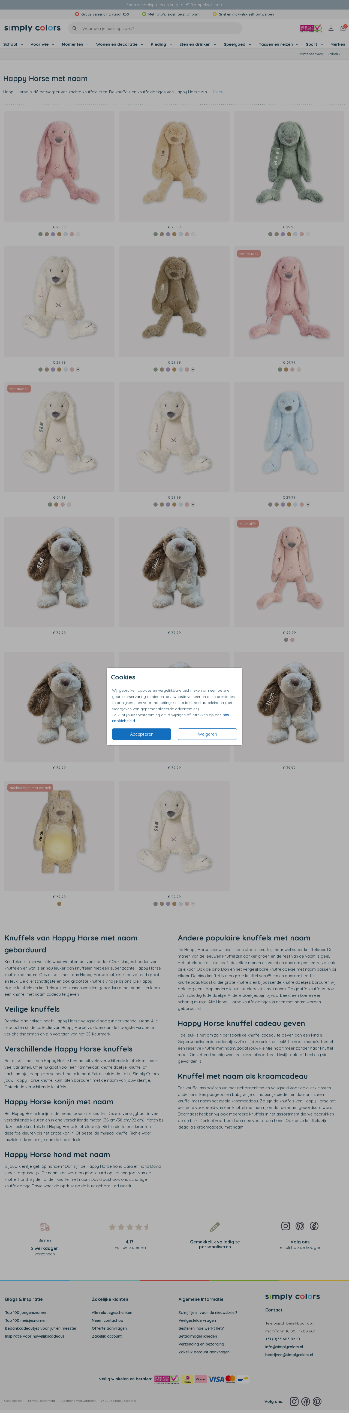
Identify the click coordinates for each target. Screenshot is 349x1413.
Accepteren (142, 734)
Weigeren (207, 734)
